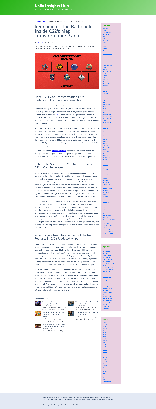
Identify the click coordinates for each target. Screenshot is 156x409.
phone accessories (107, 122)
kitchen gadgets (106, 151)
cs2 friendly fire (106, 251)
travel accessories (107, 163)
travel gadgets (106, 145)
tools (104, 176)
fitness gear (105, 180)
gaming (104, 73)
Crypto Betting (106, 227)
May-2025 (105, 379)
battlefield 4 (105, 265)
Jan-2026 (105, 371)
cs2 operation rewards (108, 267)
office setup (105, 213)
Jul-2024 (104, 348)
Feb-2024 (105, 367)
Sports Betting (106, 182)
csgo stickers (106, 306)
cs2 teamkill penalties (108, 300)
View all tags (106, 308)
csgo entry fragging (107, 292)
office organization (107, 118)
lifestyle (104, 161)
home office (105, 81)
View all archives (107, 381)
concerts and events (107, 259)
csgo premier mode (107, 275)
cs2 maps (105, 279)
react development (107, 255)
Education (105, 63)
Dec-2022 (105, 361)
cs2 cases (105, 273)
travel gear (105, 130)
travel (104, 89)
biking (104, 112)
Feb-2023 (105, 330)
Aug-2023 (105, 365)
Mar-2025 (105, 377)
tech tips (105, 167)
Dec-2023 (105, 350)
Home (38, 21)
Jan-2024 (105, 332)
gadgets (104, 87)
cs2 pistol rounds (106, 302)
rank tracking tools (107, 277)
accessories (105, 155)
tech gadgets (106, 134)
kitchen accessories (107, 210)
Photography (106, 52)
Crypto (104, 67)
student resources (107, 135)
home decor (105, 153)
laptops (104, 149)
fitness (104, 106)
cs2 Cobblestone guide (108, 281)
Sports (104, 50)
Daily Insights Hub (52, 5)
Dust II (57, 115)
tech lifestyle (105, 202)
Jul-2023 (104, 322)
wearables (105, 120)
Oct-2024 (105, 344)
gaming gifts (105, 98)
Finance (104, 38)
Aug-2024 (105, 354)
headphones (105, 196)
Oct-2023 (105, 363)
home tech (105, 217)
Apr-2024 (105, 346)
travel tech (105, 206)
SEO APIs (105, 69)
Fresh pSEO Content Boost (109, 219)
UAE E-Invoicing (106, 229)
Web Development (107, 32)
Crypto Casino (106, 223)
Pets (104, 61)
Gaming (44, 21)
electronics (105, 190)
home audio (105, 137)
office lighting (106, 192)
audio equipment (106, 147)
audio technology (106, 83)
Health (104, 56)
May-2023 (105, 342)
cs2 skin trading (106, 294)
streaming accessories (108, 116)
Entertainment (106, 34)
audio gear (105, 171)
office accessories (107, 215)
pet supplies (105, 165)
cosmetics (105, 304)
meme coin (105, 283)
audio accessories (107, 173)
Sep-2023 (105, 334)
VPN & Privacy (106, 235)
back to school (106, 100)
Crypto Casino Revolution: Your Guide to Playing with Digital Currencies (53, 303)
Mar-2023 (105, 358)
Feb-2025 (105, 373)
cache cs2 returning (59, 151)
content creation (106, 184)
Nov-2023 (105, 338)
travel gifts (105, 139)
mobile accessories (107, 126)
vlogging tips (105, 93)
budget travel (106, 290)
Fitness (104, 46)
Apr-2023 (105, 369)
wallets (104, 204)
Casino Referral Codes (108, 233)
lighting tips (105, 85)
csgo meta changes (107, 271)
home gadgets (106, 211)
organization (105, 200)
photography (106, 159)
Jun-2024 (105, 352)
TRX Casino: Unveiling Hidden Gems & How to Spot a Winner (86, 303)
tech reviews (105, 141)
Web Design (105, 40)
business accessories (107, 188)
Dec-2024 (105, 324)
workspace (105, 95)
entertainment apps (107, 298)
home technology (107, 198)
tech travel (105, 174)
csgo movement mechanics (109, 263)
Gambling (105, 75)
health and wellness (107, 124)
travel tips (105, 186)
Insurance (105, 58)
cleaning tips (105, 169)
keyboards (105, 194)
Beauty (104, 44)
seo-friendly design (107, 286)
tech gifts (105, 91)
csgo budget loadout (107, 288)
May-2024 (105, 340)
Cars (104, 60)
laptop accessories (107, 114)
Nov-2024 (105, 356)
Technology (105, 28)
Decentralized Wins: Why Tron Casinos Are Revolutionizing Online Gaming (54, 325)
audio (104, 208)
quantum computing (107, 249)
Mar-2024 (105, 328)
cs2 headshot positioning (108, 269)
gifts (104, 102)
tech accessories (106, 104)
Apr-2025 (105, 375)
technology (105, 97)
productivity (105, 143)
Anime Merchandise (107, 65)
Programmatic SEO (107, 71)
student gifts (105, 128)
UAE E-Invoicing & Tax (108, 231)
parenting (105, 178)
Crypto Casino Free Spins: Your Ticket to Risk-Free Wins (86, 313)
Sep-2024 (105, 336)
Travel (104, 42)
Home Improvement (107, 54)
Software (105, 48)
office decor (105, 132)
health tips (105, 108)
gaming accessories (107, 157)
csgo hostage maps (107, 261)
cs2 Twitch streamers (107, 296)
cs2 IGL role (105, 253)
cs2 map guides (106, 257)
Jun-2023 (105, 359)
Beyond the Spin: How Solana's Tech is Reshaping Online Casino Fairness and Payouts (54, 314)
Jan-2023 (105, 326)
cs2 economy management (109, 284)
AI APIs (104, 77)
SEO (104, 36)
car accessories (106, 79)
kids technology (106, 110)
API (103, 221)
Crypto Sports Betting (107, 225)
